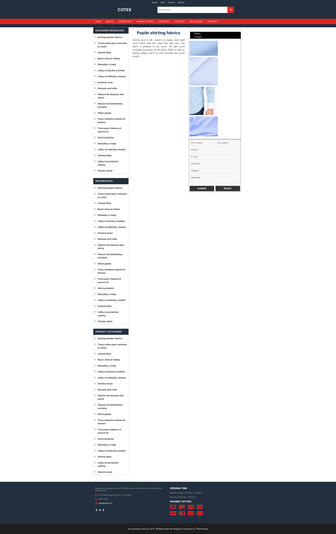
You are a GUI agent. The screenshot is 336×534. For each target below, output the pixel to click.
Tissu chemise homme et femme (111, 121)
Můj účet (181, 2)
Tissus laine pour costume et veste (112, 45)
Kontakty (212, 21)
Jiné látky (179, 21)
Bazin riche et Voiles (109, 58)
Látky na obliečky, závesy (112, 76)
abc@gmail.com (105, 503)
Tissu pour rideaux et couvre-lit (109, 130)
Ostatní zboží (105, 170)
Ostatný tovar (105, 82)
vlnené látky (104, 52)
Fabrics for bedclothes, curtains (110, 105)
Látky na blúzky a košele (111, 70)
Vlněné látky (125, 21)
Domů (98, 21)
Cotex (124, 9)
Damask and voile (107, 88)
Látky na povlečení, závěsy (108, 163)
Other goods (104, 113)
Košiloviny (164, 21)
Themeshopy (201, 529)
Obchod (155, 2)
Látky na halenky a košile (111, 149)
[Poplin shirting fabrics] (204, 48)
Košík (163, 2)
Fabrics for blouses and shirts (111, 96)
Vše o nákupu (196, 21)
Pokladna (171, 2)
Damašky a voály (145, 21)
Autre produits (106, 137)
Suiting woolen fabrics (110, 37)
